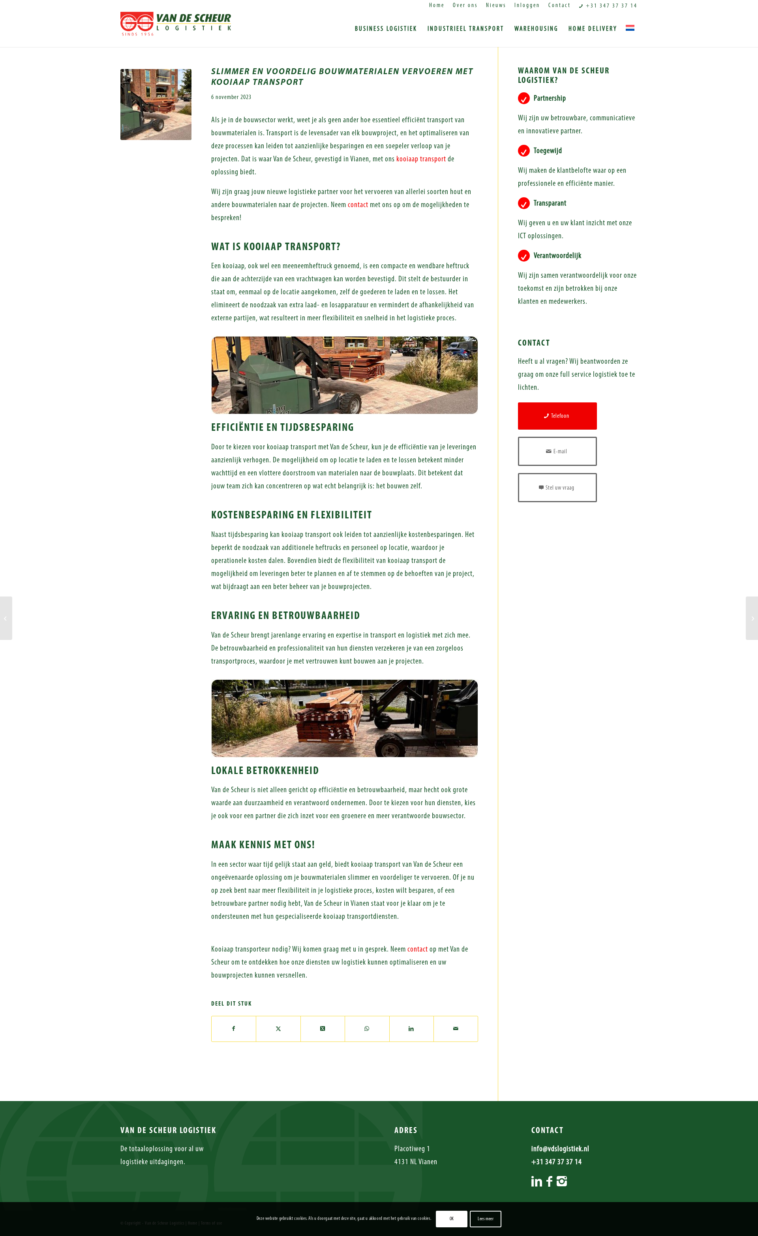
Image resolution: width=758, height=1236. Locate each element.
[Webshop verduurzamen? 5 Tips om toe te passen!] (752, 618)
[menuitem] (437, 6)
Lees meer (485, 1219)
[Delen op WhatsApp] (367, 1029)
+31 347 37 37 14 (611, 6)
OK (452, 1219)
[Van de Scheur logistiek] (175, 29)
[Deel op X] (323, 1029)
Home (437, 6)
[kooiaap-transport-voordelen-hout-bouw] (155, 104)
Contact (559, 6)
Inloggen (527, 6)
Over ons (465, 6)
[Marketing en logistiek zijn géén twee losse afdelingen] (6, 618)
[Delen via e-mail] (456, 1029)
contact (358, 205)
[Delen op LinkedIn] (411, 1029)
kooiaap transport (421, 159)
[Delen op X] (278, 1029)
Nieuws (496, 6)
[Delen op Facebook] (234, 1029)
